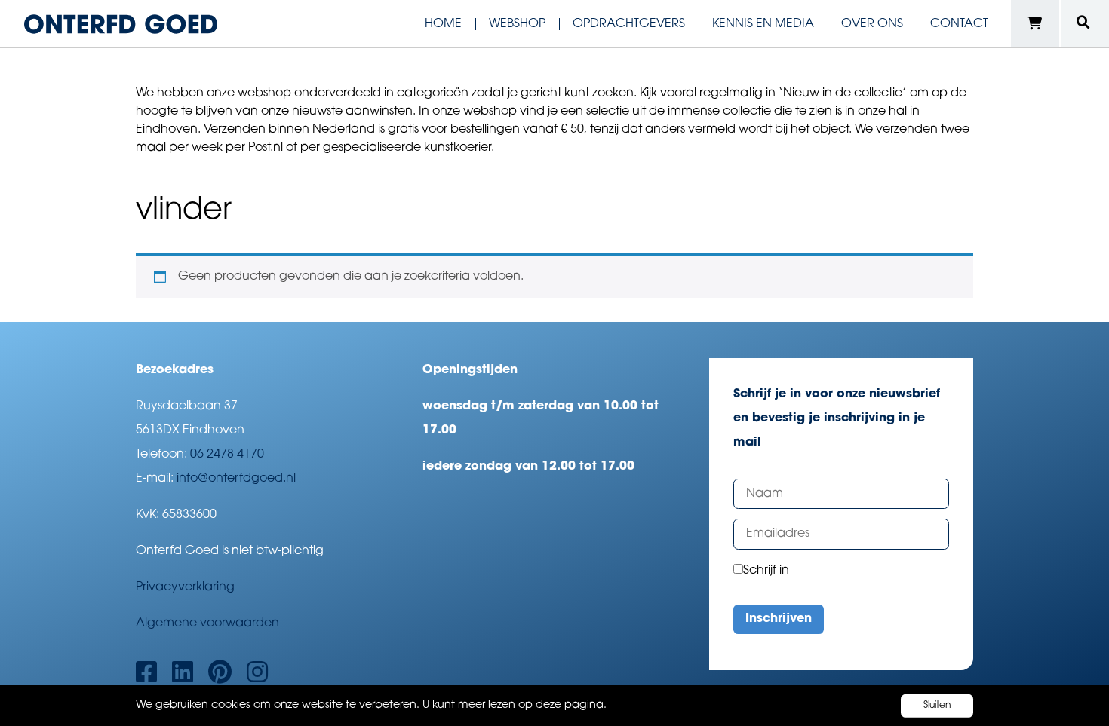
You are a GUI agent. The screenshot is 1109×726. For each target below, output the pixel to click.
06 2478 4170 (227, 455)
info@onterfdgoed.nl (236, 479)
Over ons (872, 24)
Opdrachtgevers (629, 24)
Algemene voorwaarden (207, 623)
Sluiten (937, 705)
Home (443, 24)
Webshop (517, 24)
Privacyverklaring (185, 587)
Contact (959, 24)
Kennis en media (763, 24)
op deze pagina (561, 705)
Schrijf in (766, 571)
